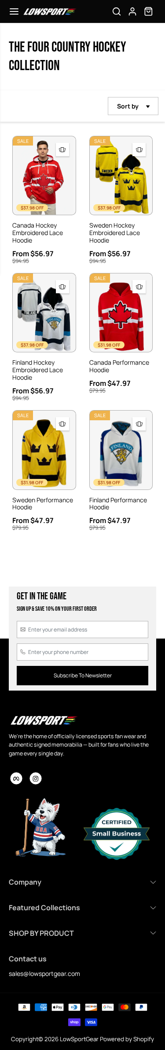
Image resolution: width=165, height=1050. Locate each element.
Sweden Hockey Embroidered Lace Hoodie (114, 233)
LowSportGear (79, 1039)
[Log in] (132, 11)
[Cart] (148, 11)
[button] (14, 11)
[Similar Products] (62, 149)
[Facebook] (16, 778)
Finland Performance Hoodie (118, 504)
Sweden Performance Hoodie (42, 504)
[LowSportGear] (49, 11)
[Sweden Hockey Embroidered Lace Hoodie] (121, 175)
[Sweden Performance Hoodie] (44, 450)
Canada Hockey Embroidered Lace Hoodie (37, 233)
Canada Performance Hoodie (119, 366)
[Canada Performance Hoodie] (121, 312)
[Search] (117, 11)
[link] (43, 720)
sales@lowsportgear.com (44, 973)
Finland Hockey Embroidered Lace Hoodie (37, 370)
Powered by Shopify (127, 1039)
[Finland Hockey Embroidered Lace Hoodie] (44, 312)
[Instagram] (35, 778)
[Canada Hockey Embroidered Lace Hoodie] (44, 175)
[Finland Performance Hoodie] (121, 450)
